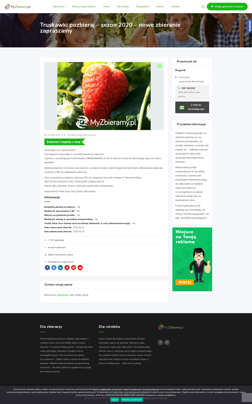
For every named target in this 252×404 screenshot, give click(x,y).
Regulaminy (142, 6)
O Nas (106, 6)
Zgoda (115, 399)
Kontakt (176, 6)
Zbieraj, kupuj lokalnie (84, 6)
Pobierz (160, 6)
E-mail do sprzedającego (196, 107)
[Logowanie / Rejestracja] (203, 6)
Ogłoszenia (58, 6)
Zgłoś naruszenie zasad (60, 254)
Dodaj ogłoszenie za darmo (229, 6)
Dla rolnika (123, 6)
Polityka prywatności (132, 399)
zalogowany (63, 295)
